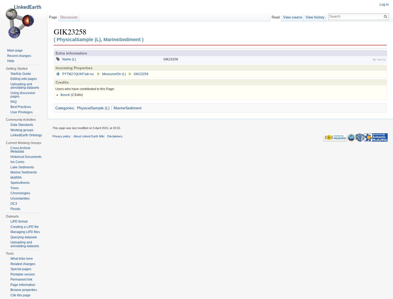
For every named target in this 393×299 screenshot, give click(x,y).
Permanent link (21, 279)
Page (53, 17)
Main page (15, 50)
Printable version (22, 274)
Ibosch (65, 95)
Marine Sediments (23, 172)
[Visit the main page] (23, 21)
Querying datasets (23, 237)
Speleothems (20, 183)
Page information (22, 285)
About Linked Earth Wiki (89, 136)
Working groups (21, 130)
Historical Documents (25, 157)
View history (315, 17)
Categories (64, 108)
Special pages (20, 269)
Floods (15, 209)
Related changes (22, 264)
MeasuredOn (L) (114, 74)
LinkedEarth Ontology (26, 135)
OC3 (13, 203)
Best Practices (20, 107)
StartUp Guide (20, 74)
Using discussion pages (22, 95)
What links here (21, 259)
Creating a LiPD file (24, 227)
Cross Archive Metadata (20, 150)
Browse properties (23, 290)
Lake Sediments (22, 167)
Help (10, 61)
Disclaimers (114, 136)
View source (292, 17)
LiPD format (19, 221)
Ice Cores (17, 162)
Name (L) (69, 59)
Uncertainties (20, 198)
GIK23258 (141, 74)
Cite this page (20, 295)
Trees (14, 188)
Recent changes (19, 56)
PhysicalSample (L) (93, 108)
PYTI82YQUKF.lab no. (78, 74)
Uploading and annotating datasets (24, 86)
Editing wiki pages (23, 79)
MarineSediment (127, 108)
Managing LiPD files (25, 232)
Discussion (69, 17)
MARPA (16, 178)
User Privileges (21, 112)
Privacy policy (61, 136)
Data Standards (21, 125)
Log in (384, 4)
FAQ (13, 102)
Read (276, 17)
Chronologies (20, 193)
